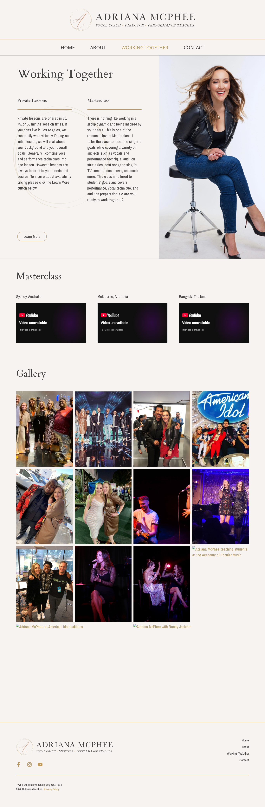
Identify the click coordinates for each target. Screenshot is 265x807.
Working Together (144, 47)
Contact (194, 47)
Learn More (32, 236)
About (98, 47)
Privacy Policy (51, 789)
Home (68, 47)
